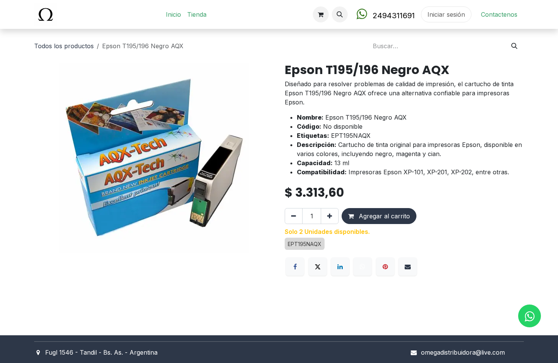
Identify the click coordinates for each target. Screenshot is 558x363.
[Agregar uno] (330, 216)
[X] (318, 266)
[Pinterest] (385, 266)
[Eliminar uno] (294, 216)
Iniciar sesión (446, 14)
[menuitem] (173, 14)
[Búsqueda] (514, 46)
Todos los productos (64, 46)
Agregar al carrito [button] (383, 216)
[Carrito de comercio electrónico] (321, 14)
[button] (340, 14)
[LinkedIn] (340, 266)
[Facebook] (295, 266)
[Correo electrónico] (408, 266)
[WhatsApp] (362, 266)
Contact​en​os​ (499, 14)
